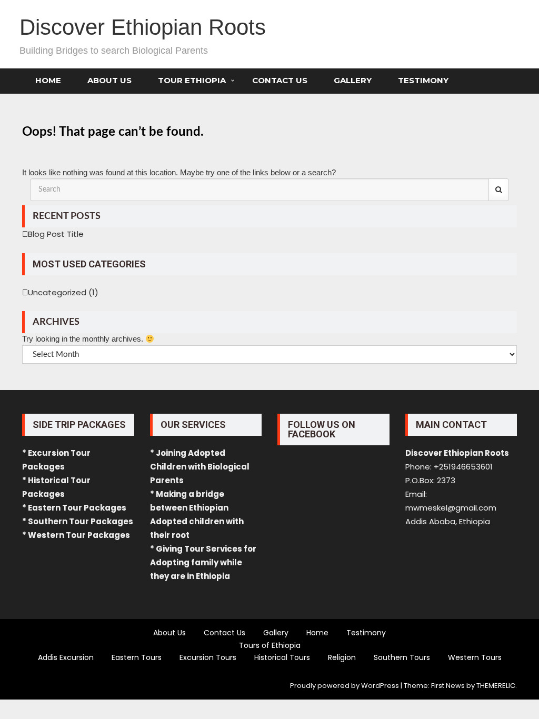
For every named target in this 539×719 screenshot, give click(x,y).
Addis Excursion (66, 657)
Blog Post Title (56, 233)
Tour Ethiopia (192, 80)
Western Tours (475, 657)
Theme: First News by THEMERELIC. (460, 686)
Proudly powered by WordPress (344, 686)
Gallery (353, 80)
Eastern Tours (137, 657)
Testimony (423, 80)
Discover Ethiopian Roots (142, 27)
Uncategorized (57, 292)
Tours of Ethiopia (270, 645)
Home (48, 80)
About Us (109, 80)
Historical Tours (282, 657)
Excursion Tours (207, 657)
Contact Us (279, 80)
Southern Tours (402, 657)
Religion (342, 657)
